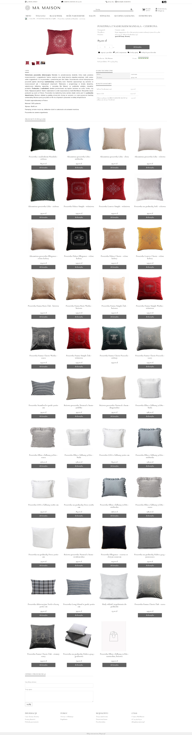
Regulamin (63, 719)
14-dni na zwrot (32, 2)
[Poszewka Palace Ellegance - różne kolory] (78, 238)
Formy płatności (30, 719)
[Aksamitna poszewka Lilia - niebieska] (78, 139)
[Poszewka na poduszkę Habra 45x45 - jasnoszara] (149, 537)
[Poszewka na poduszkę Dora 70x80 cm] (78, 487)
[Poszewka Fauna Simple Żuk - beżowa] (114, 288)
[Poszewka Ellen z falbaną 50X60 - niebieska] (149, 437)
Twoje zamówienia (102, 717)
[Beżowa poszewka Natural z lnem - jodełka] (78, 388)
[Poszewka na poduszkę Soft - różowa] (149, 189)
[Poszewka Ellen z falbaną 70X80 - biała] (149, 388)
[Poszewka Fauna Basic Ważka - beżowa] (78, 288)
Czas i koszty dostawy (32, 717)
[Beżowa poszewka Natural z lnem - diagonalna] (114, 388)
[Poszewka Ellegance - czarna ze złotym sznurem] (114, 537)
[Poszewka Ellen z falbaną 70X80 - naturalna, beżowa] (114, 636)
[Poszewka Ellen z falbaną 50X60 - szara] (43, 437)
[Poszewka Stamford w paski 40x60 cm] (43, 388)
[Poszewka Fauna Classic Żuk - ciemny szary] (43, 636)
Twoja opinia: (28, 689)
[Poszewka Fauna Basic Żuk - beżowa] (43, 288)
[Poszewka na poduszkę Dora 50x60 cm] (43, 537)
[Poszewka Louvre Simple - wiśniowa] (114, 189)
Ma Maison (108, 58)
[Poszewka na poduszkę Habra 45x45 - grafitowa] (78, 636)
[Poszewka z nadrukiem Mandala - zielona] (43, 139)
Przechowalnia (100, 722)
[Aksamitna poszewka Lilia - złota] (114, 139)
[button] (105, 52)
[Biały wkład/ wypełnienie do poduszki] (114, 586)
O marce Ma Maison (138, 717)
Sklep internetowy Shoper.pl (96, 734)
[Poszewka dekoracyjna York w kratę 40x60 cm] (43, 586)
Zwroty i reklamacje (66, 717)
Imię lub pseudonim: (30, 682)
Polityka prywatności (32, 722)
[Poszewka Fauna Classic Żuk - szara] (149, 586)
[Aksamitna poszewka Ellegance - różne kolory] (43, 238)
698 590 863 (111, 2)
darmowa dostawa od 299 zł (72, 2)
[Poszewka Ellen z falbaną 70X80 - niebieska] (114, 487)
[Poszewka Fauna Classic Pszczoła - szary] (149, 338)
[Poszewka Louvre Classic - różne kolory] (149, 238)
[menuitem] (30, 15)
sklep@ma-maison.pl (124, 2)
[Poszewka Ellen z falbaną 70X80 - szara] (149, 487)
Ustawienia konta (101, 719)
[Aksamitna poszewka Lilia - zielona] (43, 189)
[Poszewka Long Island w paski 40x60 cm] (78, 586)
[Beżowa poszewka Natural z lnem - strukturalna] (78, 537)
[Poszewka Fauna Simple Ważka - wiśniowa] (149, 288)
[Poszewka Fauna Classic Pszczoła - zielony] (114, 338)
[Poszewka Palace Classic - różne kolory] (114, 238)
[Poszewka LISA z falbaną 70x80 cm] (43, 487)
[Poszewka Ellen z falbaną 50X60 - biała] (78, 437)
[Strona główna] (42, 7)
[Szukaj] (131, 9)
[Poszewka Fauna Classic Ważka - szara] (43, 338)
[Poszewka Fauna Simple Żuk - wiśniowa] (78, 338)
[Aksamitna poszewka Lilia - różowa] (149, 139)
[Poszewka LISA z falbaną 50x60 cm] (114, 437)
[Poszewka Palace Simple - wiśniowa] (78, 189)
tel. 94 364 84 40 (137, 719)
